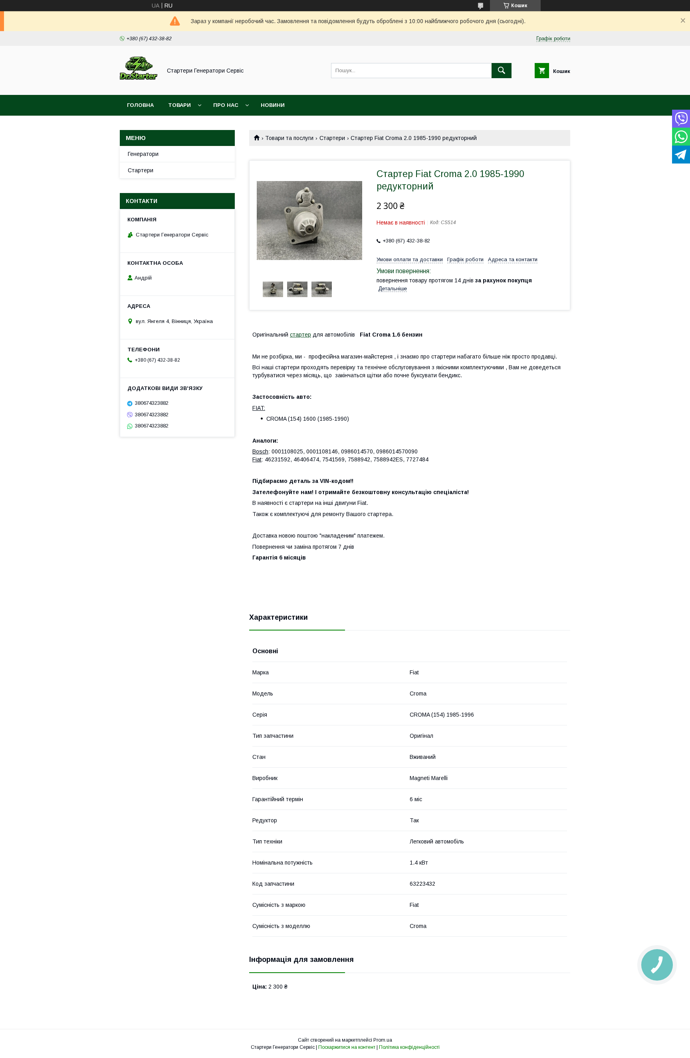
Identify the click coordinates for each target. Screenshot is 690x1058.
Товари (179, 105)
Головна (140, 105)
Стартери (332, 138)
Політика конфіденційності (409, 1047)
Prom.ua (382, 1040)
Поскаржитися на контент (346, 1047)
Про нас (225, 105)
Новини (273, 105)
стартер (300, 334)
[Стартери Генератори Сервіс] (138, 84)
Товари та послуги (289, 138)
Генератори (143, 154)
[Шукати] (502, 70)
